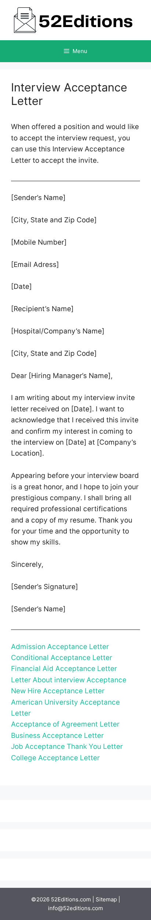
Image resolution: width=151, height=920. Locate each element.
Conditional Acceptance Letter (61, 657)
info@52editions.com (75, 908)
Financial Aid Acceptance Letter (64, 668)
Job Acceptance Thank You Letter (67, 746)
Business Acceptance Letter (57, 735)
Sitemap (106, 899)
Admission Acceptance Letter (60, 646)
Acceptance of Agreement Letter (65, 724)
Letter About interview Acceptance (68, 680)
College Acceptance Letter (55, 758)
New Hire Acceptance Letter (57, 691)
